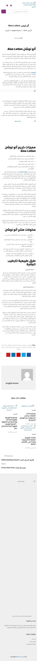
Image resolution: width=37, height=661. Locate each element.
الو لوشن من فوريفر (21, 347)
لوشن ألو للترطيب (10, 347)
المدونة (7, 30)
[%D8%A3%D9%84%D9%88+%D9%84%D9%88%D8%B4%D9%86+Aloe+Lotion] (24, 355)
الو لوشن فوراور (21, 345)
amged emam (16, 30)
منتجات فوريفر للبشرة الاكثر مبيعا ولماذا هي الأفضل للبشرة (29, 441)
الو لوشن (29, 345)
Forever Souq (20, 657)
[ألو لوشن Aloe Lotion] (29, 355)
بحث (3, 11)
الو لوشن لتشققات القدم (10, 345)
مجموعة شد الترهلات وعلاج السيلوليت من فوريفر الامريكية (28, 417)
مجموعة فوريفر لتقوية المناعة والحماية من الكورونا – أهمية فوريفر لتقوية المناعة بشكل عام (9, 423)
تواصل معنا (33, 641)
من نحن (34, 639)
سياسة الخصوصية (31, 644)
